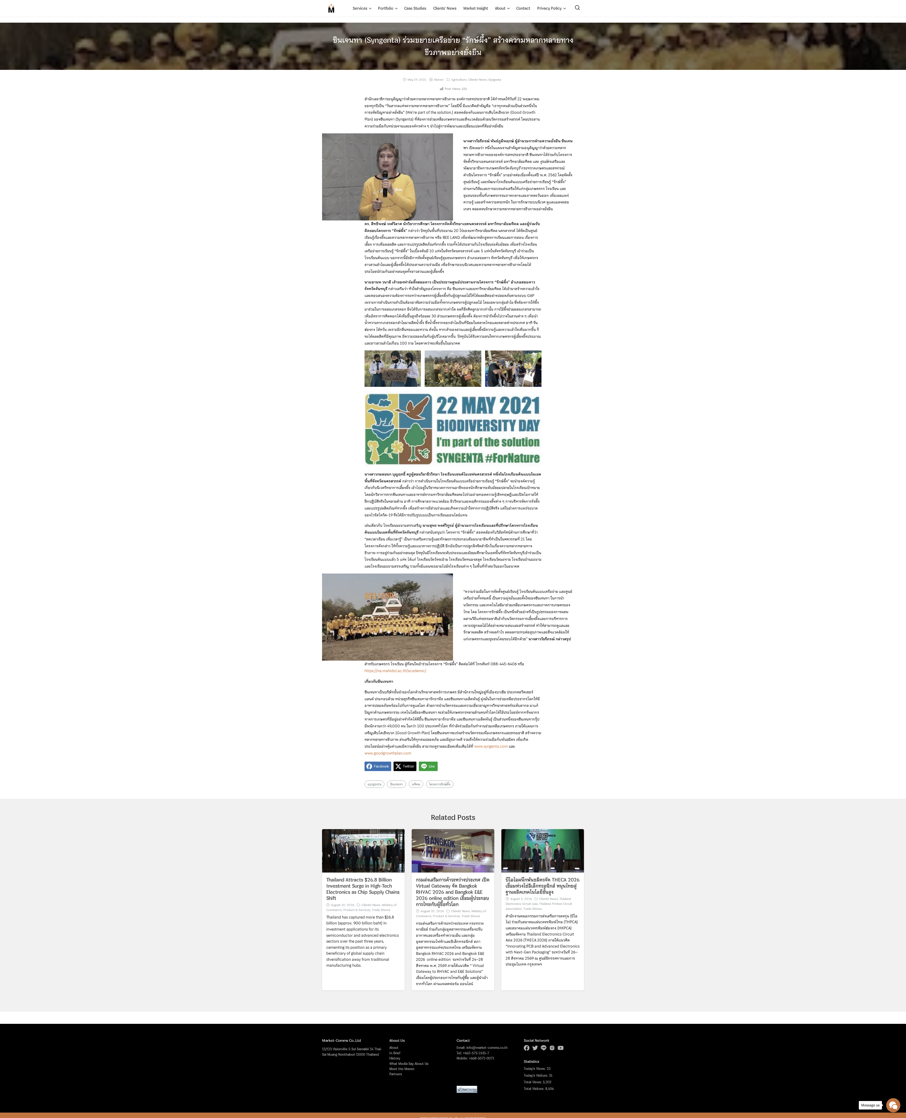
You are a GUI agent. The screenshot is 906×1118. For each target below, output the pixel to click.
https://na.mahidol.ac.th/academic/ (395, 671)
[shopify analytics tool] (467, 1089)
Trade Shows (381, 909)
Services (360, 8)
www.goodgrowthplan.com (388, 753)
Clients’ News (444, 8)
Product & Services (356, 909)
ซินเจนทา (396, 784)
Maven (438, 79)
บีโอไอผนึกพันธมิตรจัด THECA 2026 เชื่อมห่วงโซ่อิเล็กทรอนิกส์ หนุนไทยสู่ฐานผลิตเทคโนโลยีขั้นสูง (542, 886)
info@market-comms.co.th (487, 1047)
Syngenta (494, 79)
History (394, 1058)
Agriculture (458, 79)
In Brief (394, 1053)
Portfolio (385, 8)
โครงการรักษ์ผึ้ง (439, 784)
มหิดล (416, 784)
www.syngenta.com (491, 746)
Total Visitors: (534, 1088)
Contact (523, 8)
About (500, 8)
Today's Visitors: (536, 1075)
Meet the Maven (401, 1069)
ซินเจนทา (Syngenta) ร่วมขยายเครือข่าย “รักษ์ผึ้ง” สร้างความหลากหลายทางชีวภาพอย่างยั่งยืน (453, 46)
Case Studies (415, 8)
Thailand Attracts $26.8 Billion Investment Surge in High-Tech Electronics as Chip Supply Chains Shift (362, 889)
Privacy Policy (549, 8)
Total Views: (533, 1082)
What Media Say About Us (408, 1063)
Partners (395, 1074)
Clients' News (477, 79)
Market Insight (475, 8)
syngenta (374, 784)
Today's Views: (535, 1068)
